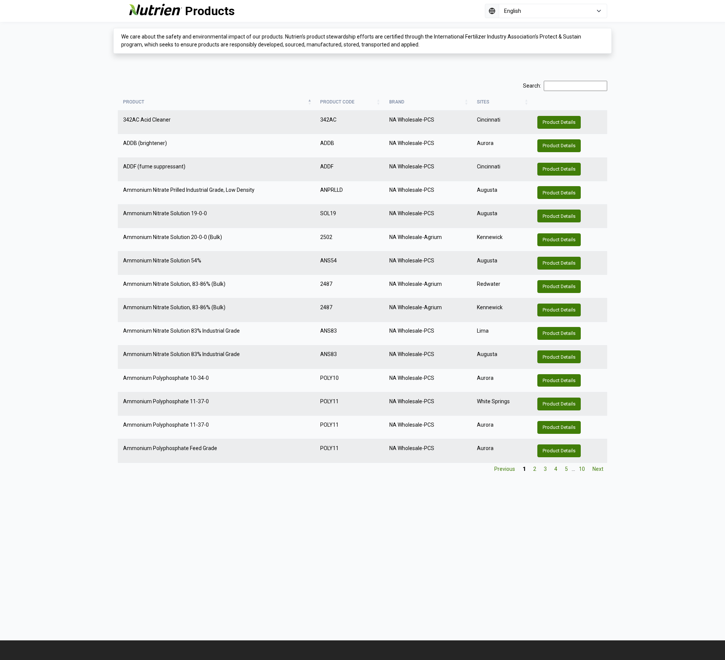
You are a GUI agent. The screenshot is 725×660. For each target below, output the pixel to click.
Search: (532, 86)
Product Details (559, 122)
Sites (483, 102)
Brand (396, 102)
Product (133, 102)
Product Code (337, 102)
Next (597, 469)
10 (582, 469)
